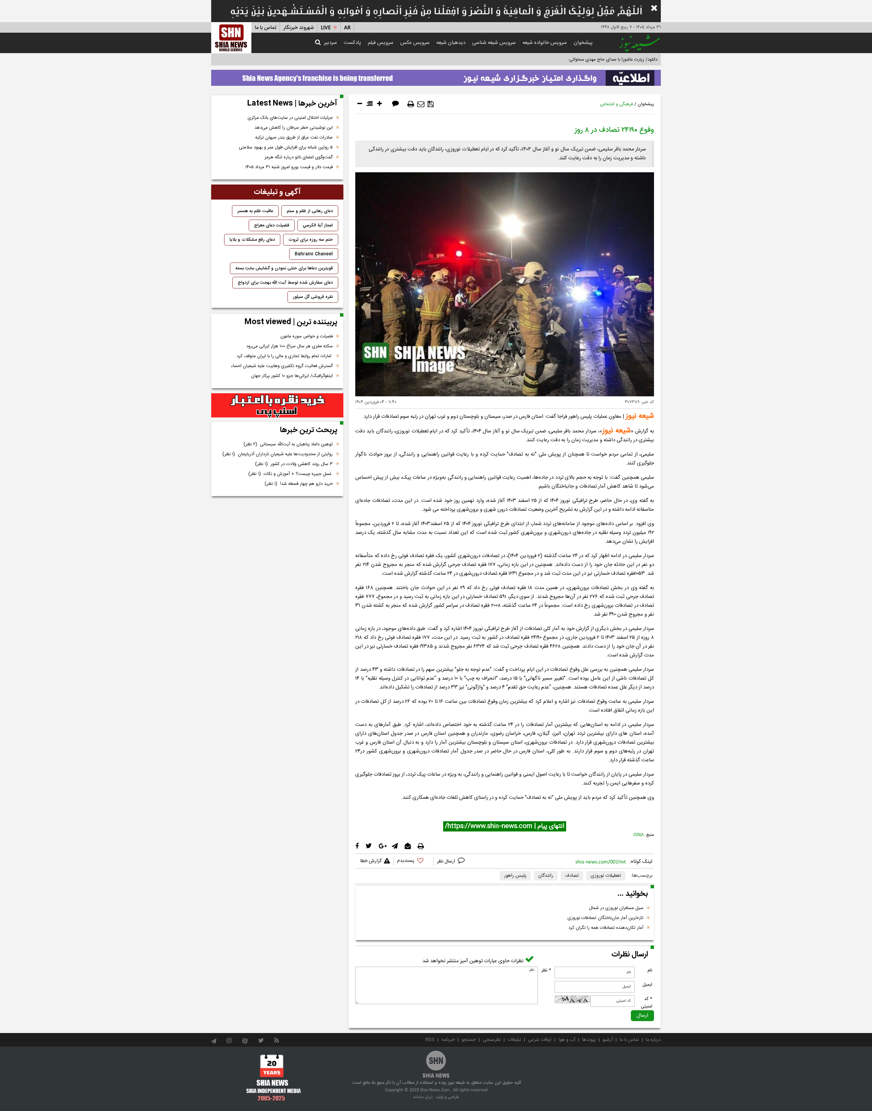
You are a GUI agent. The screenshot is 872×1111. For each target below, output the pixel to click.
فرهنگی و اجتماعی (616, 104)
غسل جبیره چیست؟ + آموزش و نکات (290, 474)
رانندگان (545, 876)
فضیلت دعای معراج (271, 225)
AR (347, 28)
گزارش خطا (371, 861)
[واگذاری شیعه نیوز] (436, 76)
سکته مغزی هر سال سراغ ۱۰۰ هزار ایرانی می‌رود (289, 346)
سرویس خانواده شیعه (545, 42)
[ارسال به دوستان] (420, 104)
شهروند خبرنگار (298, 27)
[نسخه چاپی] (410, 104)
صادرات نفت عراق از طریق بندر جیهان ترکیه (294, 137)
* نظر (546, 970)
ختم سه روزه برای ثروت (311, 239)
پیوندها (589, 1040)
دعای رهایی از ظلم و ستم (310, 211)
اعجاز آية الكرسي (318, 225)
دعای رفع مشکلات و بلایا (252, 239)
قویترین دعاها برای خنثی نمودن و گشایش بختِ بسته (284, 268)
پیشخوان (583, 42)
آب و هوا (566, 1040)
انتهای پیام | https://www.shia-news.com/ (504, 826)
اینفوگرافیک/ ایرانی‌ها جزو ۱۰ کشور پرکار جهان (292, 376)
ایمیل (647, 984)
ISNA (639, 835)
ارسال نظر (446, 861)
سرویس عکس (415, 42)
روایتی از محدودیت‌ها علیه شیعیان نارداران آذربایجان (277, 454)
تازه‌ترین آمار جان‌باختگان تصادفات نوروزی (605, 918)
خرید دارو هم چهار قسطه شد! (299, 484)
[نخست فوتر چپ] (273, 1077)
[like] (413, 862)
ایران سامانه (423, 1097)
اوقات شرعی (539, 1040)
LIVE (326, 28)
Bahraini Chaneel (314, 254)
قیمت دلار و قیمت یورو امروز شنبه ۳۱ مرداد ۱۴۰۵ (289, 167)
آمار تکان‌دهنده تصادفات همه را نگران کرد (606, 928)
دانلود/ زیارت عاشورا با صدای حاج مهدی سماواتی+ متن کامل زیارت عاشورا (590, 59)
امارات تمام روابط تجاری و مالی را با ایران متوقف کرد (285, 356)
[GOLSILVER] (277, 405)
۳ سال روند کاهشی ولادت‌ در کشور (294, 464)
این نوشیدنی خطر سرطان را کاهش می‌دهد (293, 127)
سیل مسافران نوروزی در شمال (616, 908)
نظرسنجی (492, 1040)
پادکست (352, 42)
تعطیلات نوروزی (606, 876)
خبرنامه (448, 1040)
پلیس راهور (515, 876)
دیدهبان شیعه (450, 42)
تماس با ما (265, 27)
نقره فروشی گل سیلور (313, 297)
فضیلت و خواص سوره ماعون (306, 336)
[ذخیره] (430, 104)
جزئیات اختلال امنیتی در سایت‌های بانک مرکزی (290, 118)
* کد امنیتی (646, 1002)
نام (650, 970)
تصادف (572, 876)
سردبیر (330, 42)
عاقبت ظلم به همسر (255, 211)
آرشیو (608, 1040)
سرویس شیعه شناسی (494, 42)
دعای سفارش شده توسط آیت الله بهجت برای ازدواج (285, 282)
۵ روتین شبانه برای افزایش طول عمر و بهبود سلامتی (286, 147)
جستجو (469, 1040)
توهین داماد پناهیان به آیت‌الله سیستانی (288, 444)
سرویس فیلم (380, 42)
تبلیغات (514, 1040)
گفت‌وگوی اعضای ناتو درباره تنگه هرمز (299, 157)
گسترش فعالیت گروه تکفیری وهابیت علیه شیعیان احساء (282, 366)
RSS (430, 1040)
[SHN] (231, 37)
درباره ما (653, 1040)
